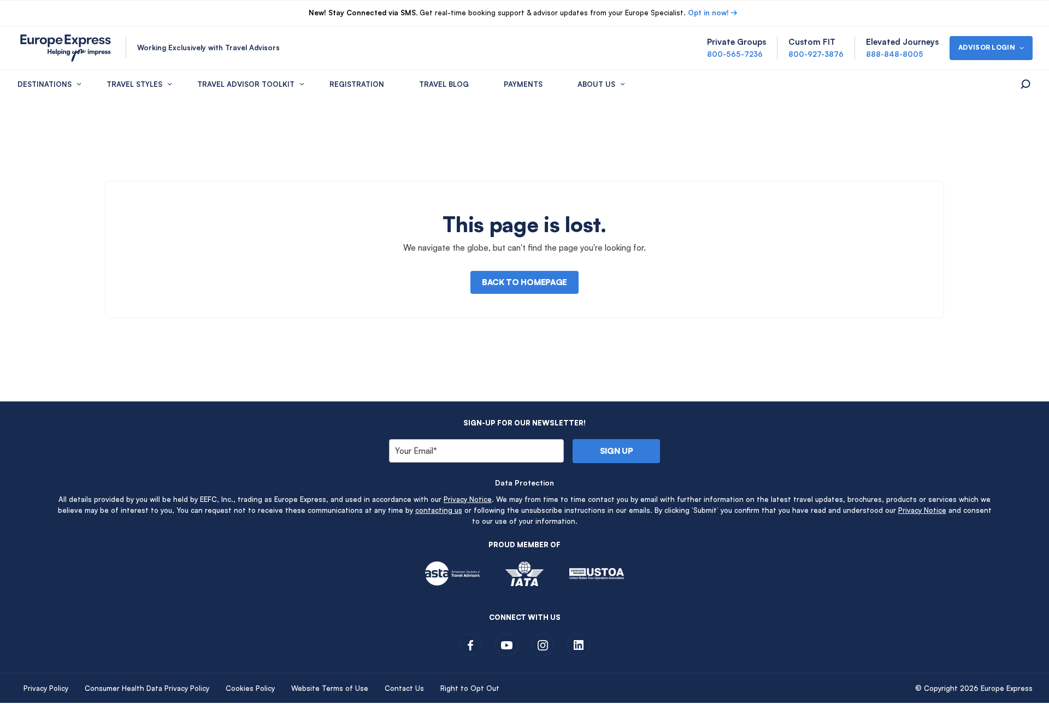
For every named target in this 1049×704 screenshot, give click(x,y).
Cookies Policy (250, 688)
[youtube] (506, 645)
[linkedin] (578, 645)
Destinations (44, 84)
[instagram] (542, 645)
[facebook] (470, 645)
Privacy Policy (45, 688)
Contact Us (404, 688)
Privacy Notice (468, 499)
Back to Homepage (524, 282)
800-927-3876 (816, 54)
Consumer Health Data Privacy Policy (147, 688)
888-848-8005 (894, 54)
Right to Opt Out (469, 688)
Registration (356, 84)
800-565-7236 (735, 54)
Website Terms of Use (329, 688)
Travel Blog (444, 84)
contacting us (438, 510)
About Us (596, 84)
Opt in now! (708, 12)
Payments (523, 84)
